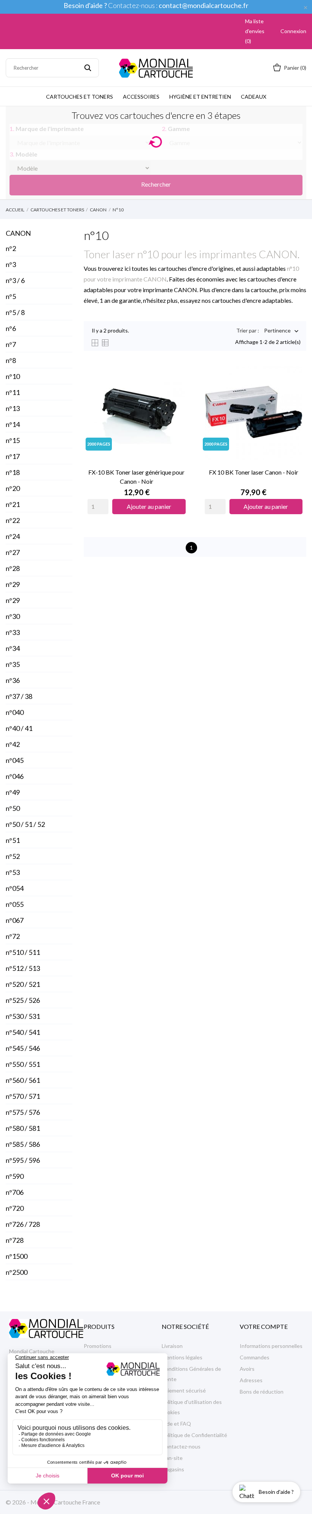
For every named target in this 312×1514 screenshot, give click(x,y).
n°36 (13, 680)
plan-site (172, 1458)
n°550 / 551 (23, 1064)
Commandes (254, 1357)
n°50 (13, 808)
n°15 (13, 440)
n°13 (13, 408)
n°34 (13, 648)
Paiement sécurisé (184, 1390)
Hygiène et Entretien (200, 96)
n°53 (13, 872)
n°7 (11, 344)
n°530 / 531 (23, 1016)
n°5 (11, 296)
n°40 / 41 (19, 728)
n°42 (13, 744)
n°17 (13, 456)
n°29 (13, 584)
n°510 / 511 (23, 952)
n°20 (13, 488)
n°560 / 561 (23, 1080)
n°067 (15, 920)
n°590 (15, 1176)
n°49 (13, 792)
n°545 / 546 (23, 1048)
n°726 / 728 (23, 1224)
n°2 (11, 248)
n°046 (15, 776)
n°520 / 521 (23, 984)
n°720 (15, 1208)
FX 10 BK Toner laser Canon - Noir (253, 472)
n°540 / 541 (23, 1032)
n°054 (15, 888)
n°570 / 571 (23, 1096)
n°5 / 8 (15, 312)
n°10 (13, 376)
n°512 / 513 (23, 968)
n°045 (15, 760)
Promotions (97, 1346)
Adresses (251, 1380)
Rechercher (156, 184)
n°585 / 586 (23, 1144)
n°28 (13, 568)
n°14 (13, 424)
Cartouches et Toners (79, 96)
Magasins (173, 1469)
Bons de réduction (261, 1391)
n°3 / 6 (15, 280)
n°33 (13, 632)
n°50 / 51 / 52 (25, 824)
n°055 (15, 904)
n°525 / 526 (23, 1000)
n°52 (13, 856)
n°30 (13, 616)
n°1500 (16, 1256)
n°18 (13, 472)
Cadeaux (253, 96)
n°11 (13, 392)
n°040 (15, 712)
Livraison (172, 1346)
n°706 (15, 1192)
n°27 (13, 552)
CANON (18, 233)
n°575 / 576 (23, 1112)
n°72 (13, 936)
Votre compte (264, 1326)
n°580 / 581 (23, 1128)
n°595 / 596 (23, 1160)
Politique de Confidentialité (194, 1435)
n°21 (13, 504)
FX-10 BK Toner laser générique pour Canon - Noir (136, 476)
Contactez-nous (181, 1446)
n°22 (13, 520)
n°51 (13, 840)
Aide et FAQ (176, 1423)
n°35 (13, 664)
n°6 (11, 328)
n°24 (13, 536)
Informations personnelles (271, 1346)
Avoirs (247, 1368)
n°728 (15, 1240)
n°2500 (16, 1272)
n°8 (11, 360)
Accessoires (141, 96)
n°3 (11, 264)
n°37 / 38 (19, 696)
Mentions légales (182, 1357)
